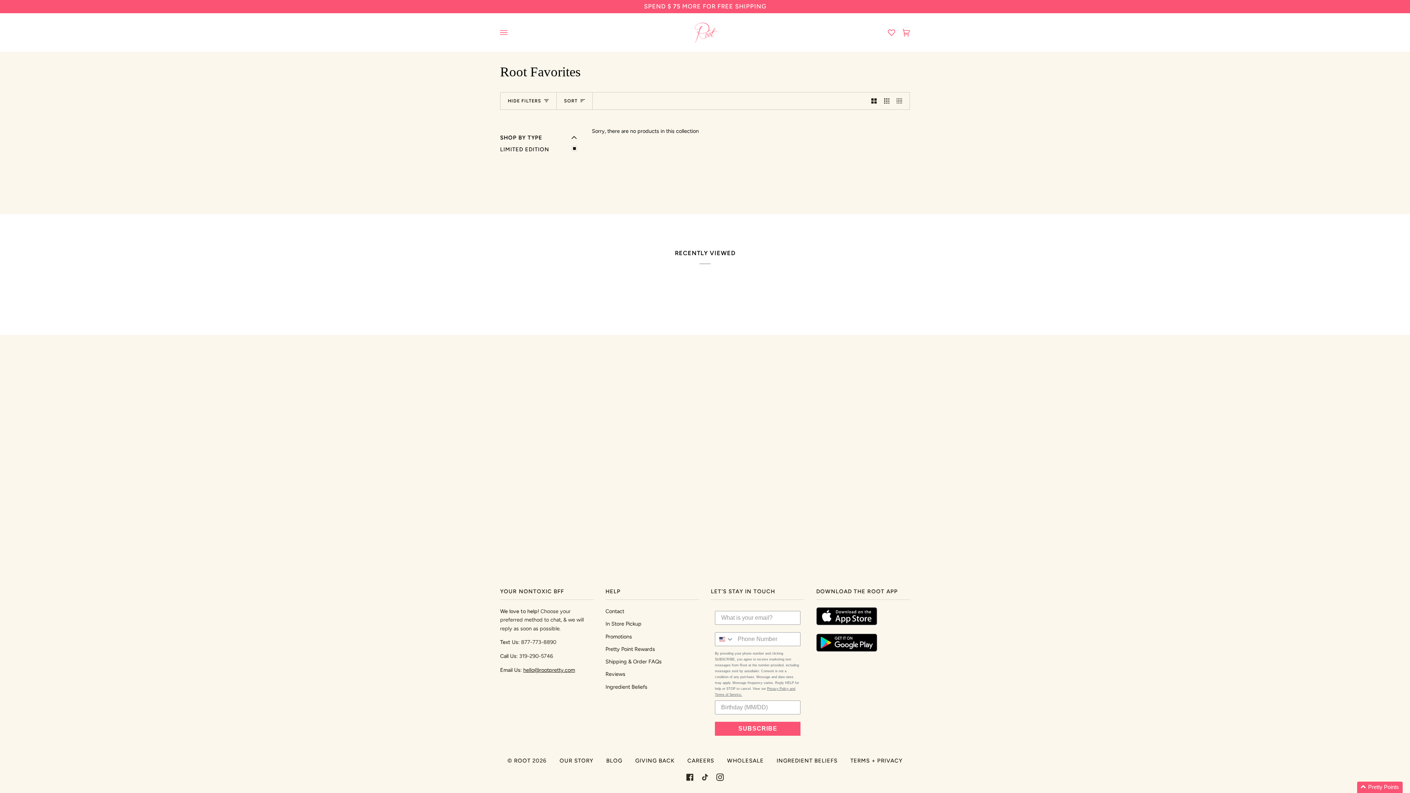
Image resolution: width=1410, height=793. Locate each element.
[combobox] (724, 639)
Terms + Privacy (876, 760)
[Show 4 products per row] (901, 101)
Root (522, 760)
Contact (614, 611)
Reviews (615, 674)
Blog (614, 760)
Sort (571, 101)
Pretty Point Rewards (630, 649)
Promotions (618, 636)
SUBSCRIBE (757, 728)
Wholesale (745, 760)
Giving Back (655, 760)
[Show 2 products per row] (874, 101)
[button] (1380, 787)
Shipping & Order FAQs (633, 661)
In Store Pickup (623, 623)
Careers (700, 760)
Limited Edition (524, 149)
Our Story (576, 760)
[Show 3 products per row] (887, 101)
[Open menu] (511, 32)
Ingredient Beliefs (626, 687)
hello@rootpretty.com (549, 670)
